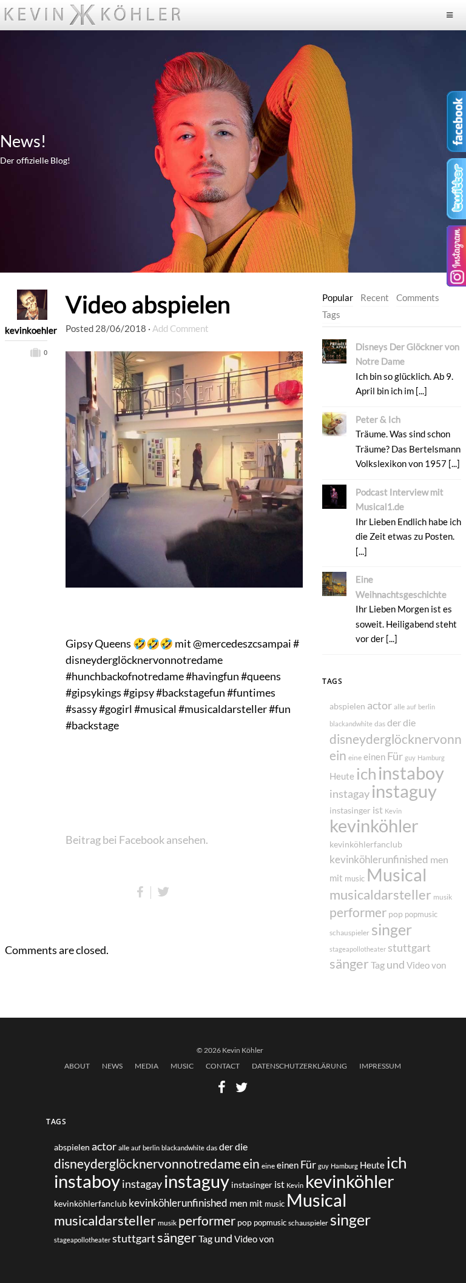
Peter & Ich (378, 419)
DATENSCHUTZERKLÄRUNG (299, 1065)
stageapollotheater (357, 949)
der (394, 722)
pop (395, 914)
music (355, 878)
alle (399, 706)
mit (336, 877)
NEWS (112, 1065)
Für (395, 756)
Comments (417, 297)
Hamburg (431, 757)
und (396, 964)
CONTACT (223, 1065)
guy (410, 757)
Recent (374, 297)
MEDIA (146, 1065)
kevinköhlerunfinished (378, 860)
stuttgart (409, 947)
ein (337, 755)
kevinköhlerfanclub (365, 844)
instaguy (404, 791)
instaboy (411, 772)
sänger (349, 964)
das (379, 723)
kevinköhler (374, 825)
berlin (426, 707)
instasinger (350, 810)
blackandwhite (351, 724)
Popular (337, 297)
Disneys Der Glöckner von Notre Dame (407, 353)
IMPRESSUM (380, 1065)
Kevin (393, 811)
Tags (331, 314)
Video (418, 965)
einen (374, 756)
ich (366, 773)
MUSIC (182, 1065)
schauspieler (349, 932)
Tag (378, 964)
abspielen (347, 706)
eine (355, 757)
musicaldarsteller (380, 894)
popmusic (421, 914)
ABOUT (77, 1065)
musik (442, 896)
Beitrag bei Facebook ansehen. (137, 839)
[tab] (337, 298)
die (409, 722)
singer (391, 929)
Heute (341, 776)
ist (378, 809)
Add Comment (180, 328)
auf (411, 707)
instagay (349, 793)
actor (379, 705)
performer (358, 912)
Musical (396, 874)
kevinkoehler (26, 330)
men (439, 859)
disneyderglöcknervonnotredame (147, 1163)
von (438, 965)
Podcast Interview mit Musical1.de (400, 499)
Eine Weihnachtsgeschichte (401, 586)
